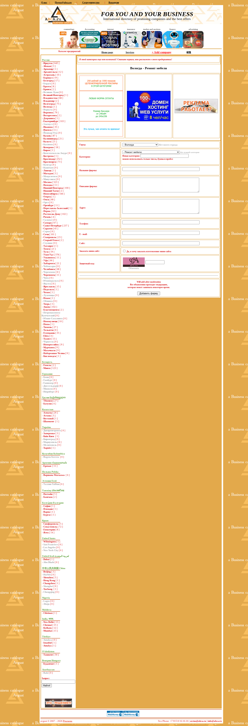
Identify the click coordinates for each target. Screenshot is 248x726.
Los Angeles (49, 547)
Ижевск (47, 130)
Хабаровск (49, 263)
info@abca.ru (215, 721)
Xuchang (48, 589)
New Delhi (48, 622)
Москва (47, 182)
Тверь (46, 304)
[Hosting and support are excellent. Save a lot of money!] (110, 47)
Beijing (47, 571)
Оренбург (48, 205)
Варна (46, 511)
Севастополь (50, 526)
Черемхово (49, 272)
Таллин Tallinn (51, 484)
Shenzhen (48, 577)
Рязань (47, 217)
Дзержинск (49, 118)
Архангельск (50, 72)
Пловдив (48, 509)
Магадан (48, 173)
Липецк (47, 170)
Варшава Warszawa (54, 475)
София (46, 506)
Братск (47, 86)
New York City (50, 550)
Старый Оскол (51, 240)
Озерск (47, 196)
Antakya (47, 639)
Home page (107, 52)
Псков (46, 298)
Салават (47, 219)
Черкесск (48, 341)
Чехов (46, 292)
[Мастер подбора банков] (172, 47)
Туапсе (47, 338)
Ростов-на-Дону (51, 214)
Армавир (48, 69)
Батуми (47, 403)
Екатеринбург (50, 121)
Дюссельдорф (50, 385)
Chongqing (49, 592)
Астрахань (49, 74)
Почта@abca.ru (63, 2)
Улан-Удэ (48, 254)
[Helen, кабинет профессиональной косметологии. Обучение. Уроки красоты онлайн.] (69, 47)
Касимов (48, 144)
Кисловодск (49, 356)
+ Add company (161, 52)
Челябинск (49, 269)
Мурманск (49, 347)
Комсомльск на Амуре (55, 153)
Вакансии (114, 2)
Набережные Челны (54, 353)
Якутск (47, 283)
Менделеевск (50, 176)
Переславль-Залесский (55, 208)
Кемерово (48, 147)
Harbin (47, 574)
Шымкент (49, 421)
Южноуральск (51, 280)
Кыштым (48, 167)
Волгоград (49, 103)
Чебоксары (49, 266)
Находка (48, 185)
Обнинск (48, 301)
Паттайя (47, 494)
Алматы (47, 412)
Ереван (47, 466)
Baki (45, 672)
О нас (44, 2)
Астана (47, 415)
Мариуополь (50, 442)
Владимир (48, 101)
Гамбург (47, 380)
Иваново (48, 127)
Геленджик (49, 333)
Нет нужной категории (189, 152)
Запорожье (49, 433)
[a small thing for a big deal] (193, 47)
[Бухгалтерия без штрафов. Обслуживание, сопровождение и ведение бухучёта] (89, 47)
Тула (46, 251)
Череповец (49, 275)
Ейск (46, 335)
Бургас (47, 514)
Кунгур (47, 164)
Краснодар (49, 159)
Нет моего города (168, 144)
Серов (46, 231)
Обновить (134, 268)
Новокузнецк (50, 321)
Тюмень (47, 327)
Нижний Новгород (53, 188)
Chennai (47, 625)
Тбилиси (47, 400)
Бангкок (47, 497)
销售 (188, 52)
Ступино (47, 243)
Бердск (47, 83)
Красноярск (49, 161)
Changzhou (49, 583)
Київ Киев (49, 436)
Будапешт (48, 663)
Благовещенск (51, 309)
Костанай (48, 418)
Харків (47, 447)
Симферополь (50, 523)
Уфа (45, 260)
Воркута (47, 109)
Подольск (48, 289)
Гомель (47, 365)
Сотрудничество (90, 2)
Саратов (47, 228)
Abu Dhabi (48, 562)
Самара (47, 222)
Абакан (47, 66)
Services (130, 52)
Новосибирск (50, 193)
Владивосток (50, 98)
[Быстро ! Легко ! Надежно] (148, 120)
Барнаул (47, 77)
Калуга (47, 141)
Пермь (46, 211)
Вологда (47, 106)
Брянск (47, 89)
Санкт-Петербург (52, 225)
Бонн (46, 377)
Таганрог (48, 246)
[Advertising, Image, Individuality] (196, 112)
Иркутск (47, 63)
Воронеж (48, 112)
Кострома (48, 156)
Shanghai (48, 586)
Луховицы (48, 295)
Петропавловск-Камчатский (51, 314)
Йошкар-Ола (50, 132)
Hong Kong (49, 580)
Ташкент (48, 654)
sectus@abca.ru (198, 721)
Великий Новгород (53, 95)
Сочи (46, 234)
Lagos (46, 601)
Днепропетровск (52, 430)
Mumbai (47, 630)
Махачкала (49, 350)
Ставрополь (49, 237)
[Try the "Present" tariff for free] (101, 135)
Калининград (50, 138)
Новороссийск (51, 344)
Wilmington (49, 541)
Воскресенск (50, 115)
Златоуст (48, 124)
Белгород (48, 80)
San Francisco (50, 544)
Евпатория (49, 529)
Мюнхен (47, 388)
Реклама (67, 721)
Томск (46, 248)
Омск (46, 199)
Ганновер (48, 383)
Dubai (46, 559)
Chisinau (47, 613)
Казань (47, 135)
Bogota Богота (51, 457)
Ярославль (49, 286)
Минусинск (49, 179)
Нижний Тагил (51, 190)
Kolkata (47, 627)
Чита (46, 277)
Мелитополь (50, 445)
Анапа (46, 306)
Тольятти (48, 330)
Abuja (46, 604)
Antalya (47, 645)
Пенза (46, 324)
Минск (46, 368)
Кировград (49, 439)
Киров (46, 150)
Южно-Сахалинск (53, 318)
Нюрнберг (48, 391)
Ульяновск (49, 257)
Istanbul (47, 642)
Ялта (46, 532)
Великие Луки (50, 92)
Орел (46, 202)
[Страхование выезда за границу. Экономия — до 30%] (131, 47)
